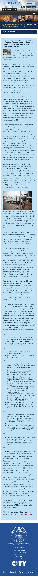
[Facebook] (25, 7)
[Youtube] (31, 7)
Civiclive (30, 572)
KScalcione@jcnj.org (26, 514)
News (17, 25)
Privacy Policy (19, 547)
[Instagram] (34, 7)
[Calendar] (22, 7)
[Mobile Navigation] (19, 13)
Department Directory (19, 558)
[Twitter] (28, 7)
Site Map (19, 556)
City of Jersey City (7, 25)
